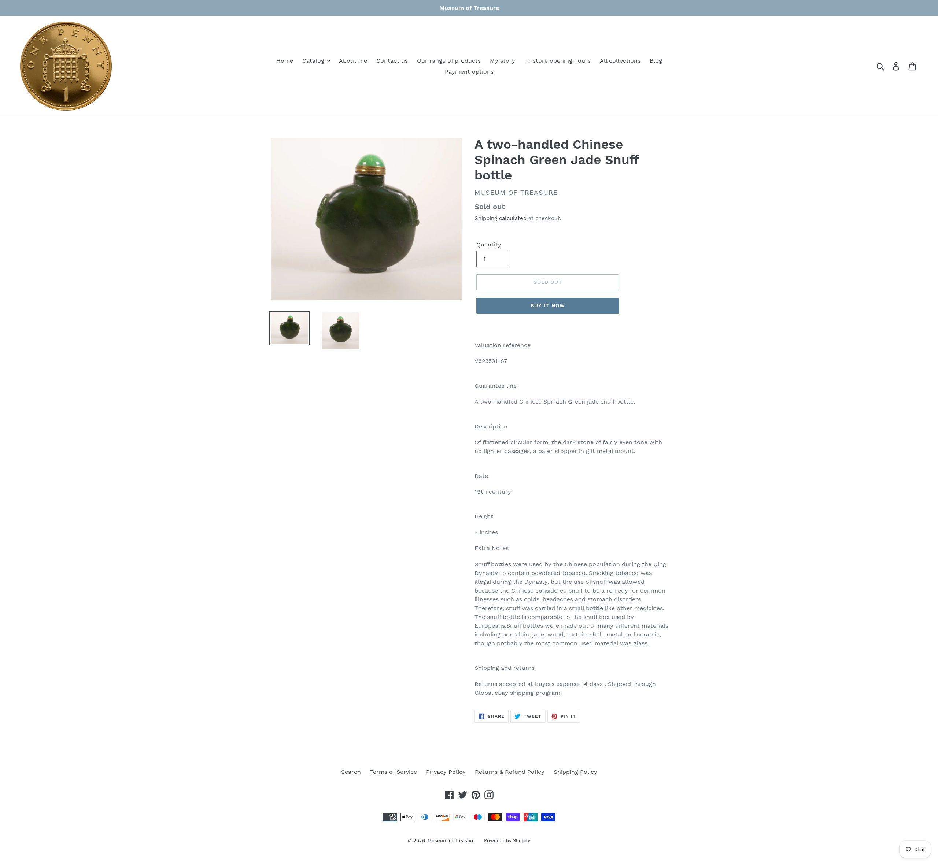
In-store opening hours (557, 60)
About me (353, 60)
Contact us (392, 60)
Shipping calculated (500, 218)
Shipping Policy (575, 771)
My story (502, 60)
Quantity (488, 244)
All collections (620, 60)
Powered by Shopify (507, 840)
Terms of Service (393, 771)
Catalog (314, 60)
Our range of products (449, 60)
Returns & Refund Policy (509, 771)
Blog (656, 60)
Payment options (469, 71)
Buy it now (548, 305)
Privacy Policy (446, 771)
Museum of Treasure (451, 840)
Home (284, 60)
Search (351, 771)
